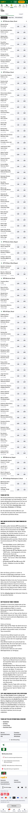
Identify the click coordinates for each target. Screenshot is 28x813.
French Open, (4, 507)
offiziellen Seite (9, 593)
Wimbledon (11, 507)
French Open (6, 725)
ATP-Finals (11, 574)
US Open (19, 507)
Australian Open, (17, 505)
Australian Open (7, 727)
